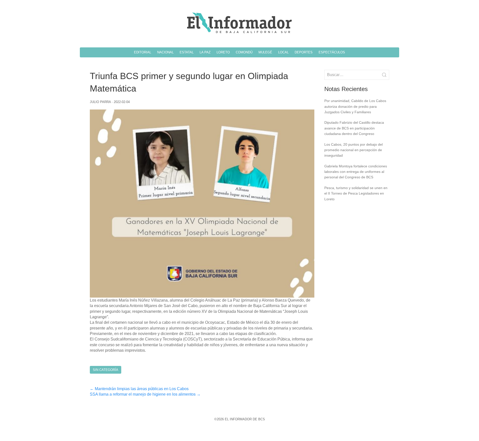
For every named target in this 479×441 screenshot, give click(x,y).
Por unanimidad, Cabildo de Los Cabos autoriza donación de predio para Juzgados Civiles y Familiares (355, 106)
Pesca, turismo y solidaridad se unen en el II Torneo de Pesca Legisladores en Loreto (355, 193)
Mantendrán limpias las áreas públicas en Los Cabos (139, 389)
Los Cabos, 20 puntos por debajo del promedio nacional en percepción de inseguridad (353, 150)
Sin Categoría (105, 370)
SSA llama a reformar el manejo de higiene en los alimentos (145, 394)
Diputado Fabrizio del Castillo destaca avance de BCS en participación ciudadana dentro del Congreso (354, 128)
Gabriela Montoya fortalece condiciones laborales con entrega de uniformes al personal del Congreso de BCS (355, 171)
